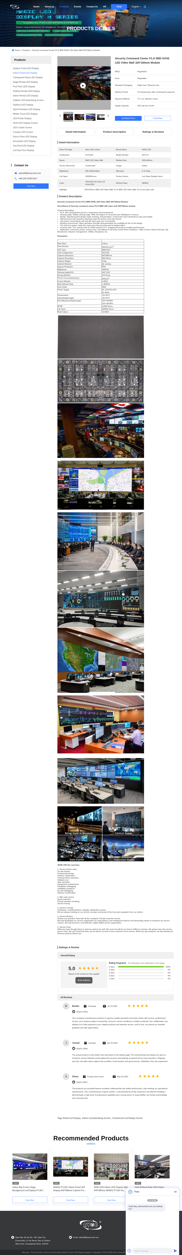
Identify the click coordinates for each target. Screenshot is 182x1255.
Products (64, 6)
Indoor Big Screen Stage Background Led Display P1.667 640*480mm (27, 1189)
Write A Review (84, 980)
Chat (119, 6)
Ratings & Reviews (153, 132)
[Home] (15, 7)
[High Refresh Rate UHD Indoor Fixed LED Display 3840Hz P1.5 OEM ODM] (152, 1167)
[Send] (175, 1251)
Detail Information (76, 132)
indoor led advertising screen (96, 1118)
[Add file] (129, 1251)
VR (104, 6)
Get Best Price (128, 118)
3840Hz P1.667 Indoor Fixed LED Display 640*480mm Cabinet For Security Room (69, 1189)
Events (77, 6)
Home (36, 6)
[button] (16, 1173)
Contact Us (92, 6)
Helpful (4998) (82, 1049)
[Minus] (175, 1191)
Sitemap (25, 1252)
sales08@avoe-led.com (30, 173)
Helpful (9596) (82, 1012)
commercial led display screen (127, 1118)
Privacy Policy (37, 1252)
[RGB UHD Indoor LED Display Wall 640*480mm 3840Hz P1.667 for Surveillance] (111, 1167)
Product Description (114, 132)
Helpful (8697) (82, 1082)
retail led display (71, 1118)
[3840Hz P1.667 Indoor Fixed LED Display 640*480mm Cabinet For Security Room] (70, 1167)
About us (49, 6)
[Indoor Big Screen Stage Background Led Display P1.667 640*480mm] (29, 1167)
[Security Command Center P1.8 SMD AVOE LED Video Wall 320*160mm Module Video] (84, 83)
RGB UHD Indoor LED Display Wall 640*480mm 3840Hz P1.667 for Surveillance (111, 1189)
